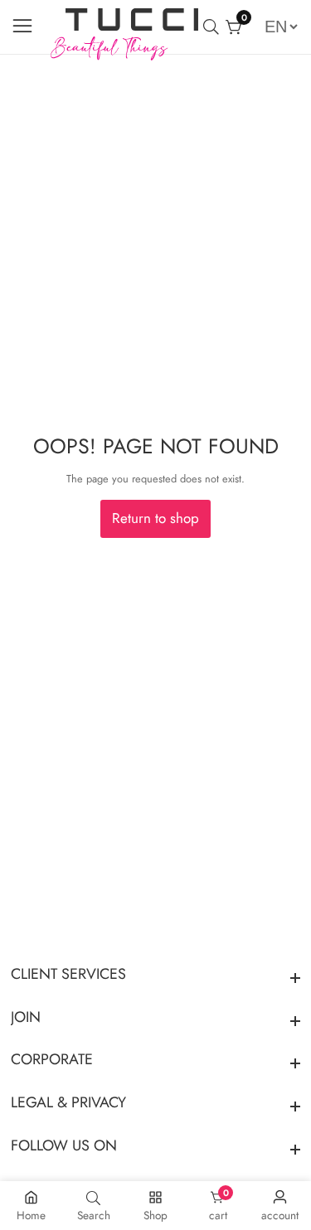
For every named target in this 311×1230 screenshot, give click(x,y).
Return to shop (155, 518)
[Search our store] (214, 26)
